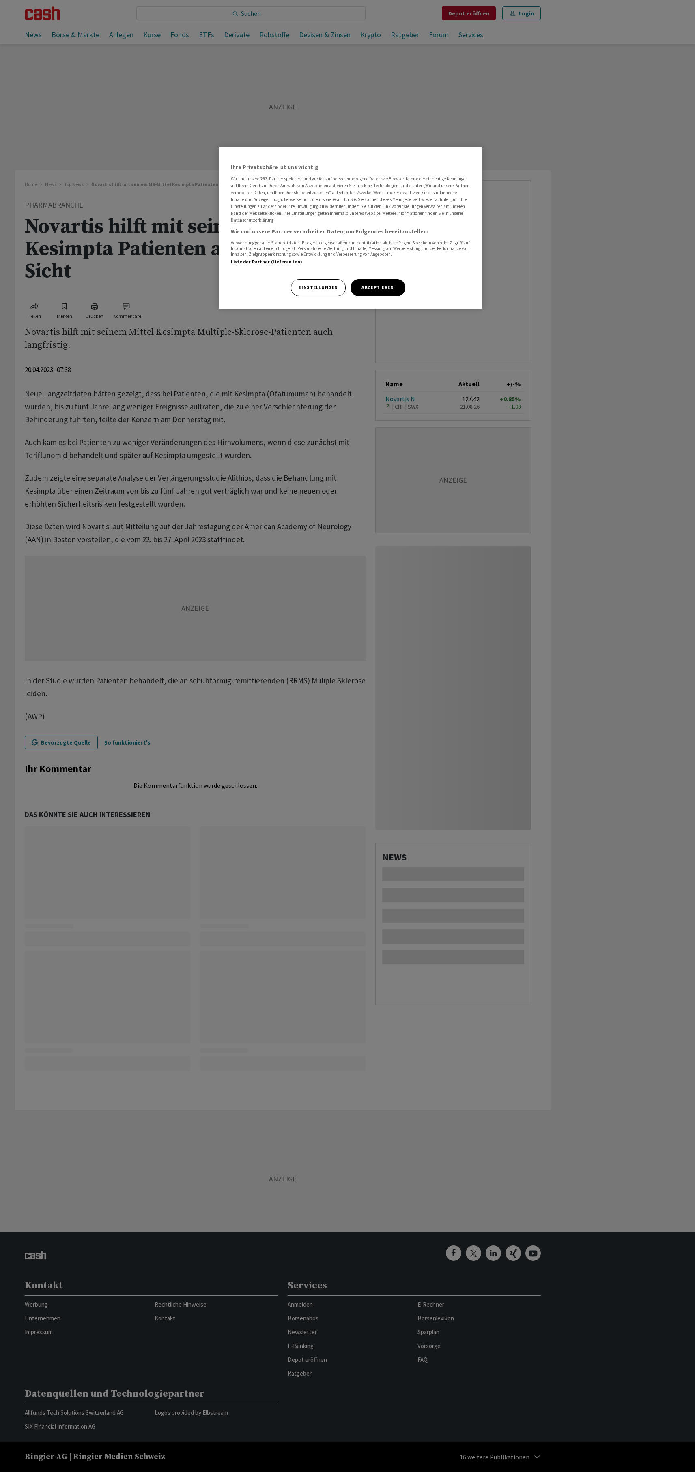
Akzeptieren (377, 287)
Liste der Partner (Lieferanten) (267, 262)
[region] (350, 228)
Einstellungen (318, 287)
